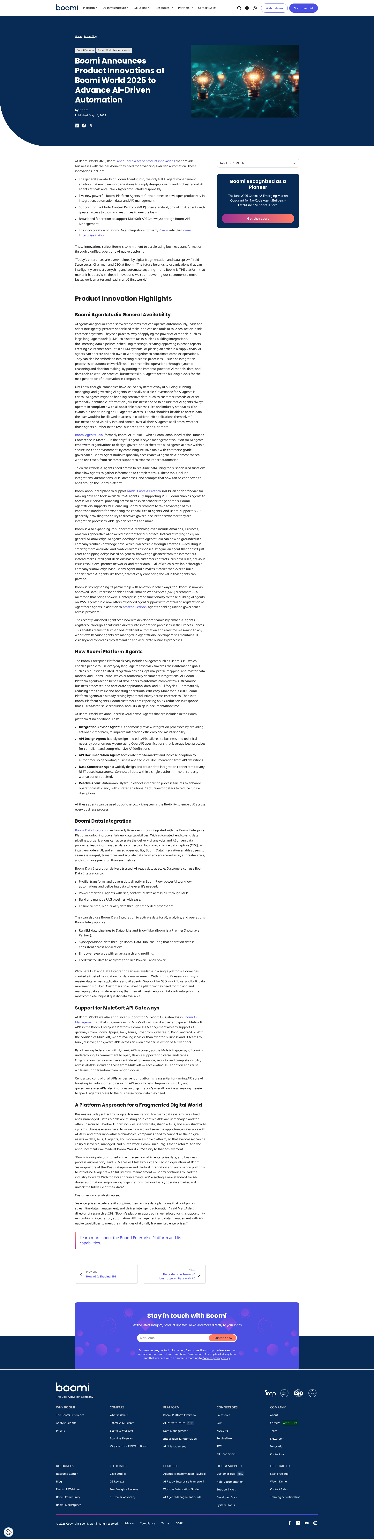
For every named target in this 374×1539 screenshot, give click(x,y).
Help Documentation (230, 1481)
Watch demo (274, 8)
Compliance (147, 1523)
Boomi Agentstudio (89, 435)
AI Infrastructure (114, 8)
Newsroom (277, 1438)
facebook (289, 1523)
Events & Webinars (68, 1489)
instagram (315, 1523)
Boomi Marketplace (68, 1505)
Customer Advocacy (122, 1497)
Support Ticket (226, 1489)
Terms (165, 1523)
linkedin (298, 1523)
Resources (162, 8)
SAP (219, 1423)
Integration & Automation (180, 1438)
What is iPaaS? (119, 1415)
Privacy (129, 1523)
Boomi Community (68, 1497)
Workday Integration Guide (181, 1489)
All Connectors (226, 1454)
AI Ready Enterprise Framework (183, 1481)
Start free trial (303, 8)
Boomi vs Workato (121, 1430)
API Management (174, 1446)
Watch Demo (278, 1481)
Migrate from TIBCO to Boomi (129, 1446)
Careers (283, 1423)
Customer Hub (230, 1473)
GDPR (179, 1523)
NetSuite (222, 1430)
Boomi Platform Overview (179, 1415)
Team (273, 1431)
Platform (89, 8)
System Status (226, 1505)
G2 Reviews (117, 1481)
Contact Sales (207, 8)
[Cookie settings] (8, 1532)
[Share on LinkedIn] (77, 125)
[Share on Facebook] (84, 125)
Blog (59, 1481)
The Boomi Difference (70, 1415)
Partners (184, 8)
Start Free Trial (279, 1473)
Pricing (60, 1430)
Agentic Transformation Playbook (184, 1473)
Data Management (175, 1431)
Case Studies (118, 1473)
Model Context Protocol (144, 491)
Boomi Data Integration (92, 830)
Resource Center (67, 1473)
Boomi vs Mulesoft (122, 1423)
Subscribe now (222, 1338)
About (274, 1415)
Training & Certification (285, 1497)
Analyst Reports (66, 1423)
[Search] (239, 8)
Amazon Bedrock (135, 607)
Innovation (277, 1446)
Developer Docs (227, 1497)
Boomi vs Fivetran (121, 1438)
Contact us (277, 1454)
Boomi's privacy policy (216, 1358)
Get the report (258, 218)
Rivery (163, 230)
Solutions (140, 8)
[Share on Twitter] (91, 125)
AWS (219, 1446)
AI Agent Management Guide (182, 1497)
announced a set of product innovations (146, 161)
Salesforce (223, 1415)
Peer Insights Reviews (124, 1489)
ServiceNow (224, 1438)
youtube (306, 1523)
